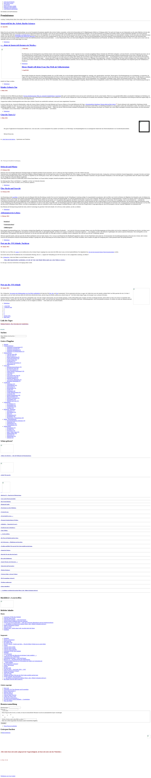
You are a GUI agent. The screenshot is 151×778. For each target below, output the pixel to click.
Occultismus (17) (11, 403)
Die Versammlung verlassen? (11, 663)
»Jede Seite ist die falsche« (8, 139)
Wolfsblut (6, 652)
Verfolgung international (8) (14, 350)
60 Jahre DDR (7, 668)
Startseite (6, 344)
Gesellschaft (7, 382)
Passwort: (3, 709)
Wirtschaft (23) (10, 435)
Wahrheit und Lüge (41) (13, 401)
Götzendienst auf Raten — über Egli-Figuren (15, 619)
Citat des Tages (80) (12, 354)
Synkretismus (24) (11, 406)
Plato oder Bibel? (8, 700)
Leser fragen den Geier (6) (13, 375)
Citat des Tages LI (8, 115)
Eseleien (6, 666)
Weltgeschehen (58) (12, 433)
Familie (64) (10, 389)
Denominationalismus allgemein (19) (16, 420)
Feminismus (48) (11, 391)
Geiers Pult (6, 365)
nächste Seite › (7, 315)
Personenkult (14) (11, 405)
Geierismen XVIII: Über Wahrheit (12, 617)
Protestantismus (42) (12, 425)
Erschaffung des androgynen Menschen (25, 36)
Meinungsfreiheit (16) (12, 396)
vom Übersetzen (8, 654)
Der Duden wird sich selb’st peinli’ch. (13, 679)
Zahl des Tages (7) (11, 355)
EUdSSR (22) (10, 429)
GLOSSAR (7, 4)
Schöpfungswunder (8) (12, 377)
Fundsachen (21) (11, 361)
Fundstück (6, 629)
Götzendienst (7, 402)
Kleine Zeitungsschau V (10, 691)
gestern (17, 252)
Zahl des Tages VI (8, 692)
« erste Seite (7, 306)
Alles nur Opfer (8, 626)
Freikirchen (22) (11, 422)
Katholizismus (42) (11, 423)
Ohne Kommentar (8, 693)
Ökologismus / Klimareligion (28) (15, 418)
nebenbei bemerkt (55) (12, 378)
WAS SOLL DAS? (8, 3)
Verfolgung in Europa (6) (13, 348)
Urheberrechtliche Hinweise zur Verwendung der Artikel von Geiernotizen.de (23, 661)
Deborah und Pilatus (9, 167)
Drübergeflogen (8, 353)
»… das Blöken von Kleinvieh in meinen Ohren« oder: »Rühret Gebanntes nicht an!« (25, 624)
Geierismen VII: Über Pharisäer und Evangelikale (16, 689)
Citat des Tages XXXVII (10, 695)
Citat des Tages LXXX (9, 618)
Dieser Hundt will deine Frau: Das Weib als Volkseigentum (45, 67)
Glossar (6, 645)
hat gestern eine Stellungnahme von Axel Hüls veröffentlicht (25, 293)
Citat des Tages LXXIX (10, 648)
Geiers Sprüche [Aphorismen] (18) (15, 371)
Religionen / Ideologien (9, 409)
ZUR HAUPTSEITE (9, 2)
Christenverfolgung (8, 345)
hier (50, 293)
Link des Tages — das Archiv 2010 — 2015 (15, 669)
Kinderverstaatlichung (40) (13, 395)
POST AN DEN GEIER (10, 6)
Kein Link (6, 688)
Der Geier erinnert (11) (12, 370)
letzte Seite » (7, 317)
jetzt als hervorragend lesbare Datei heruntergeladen (101, 252)
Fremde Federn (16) (12, 360)
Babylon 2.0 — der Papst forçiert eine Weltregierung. (17, 659)
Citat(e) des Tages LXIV (10, 696)
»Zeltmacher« (6, 257)
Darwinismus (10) (11, 412)
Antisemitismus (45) (12, 385)
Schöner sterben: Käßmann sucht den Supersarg (16, 621)
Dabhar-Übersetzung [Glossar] (11, 625)
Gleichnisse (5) (10, 372)
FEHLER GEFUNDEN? (10, 7)
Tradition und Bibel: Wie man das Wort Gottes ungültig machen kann (21, 675)
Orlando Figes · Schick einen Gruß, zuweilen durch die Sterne (19, 628)
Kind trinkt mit (7, 641)
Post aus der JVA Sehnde (11, 285)
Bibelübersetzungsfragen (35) (14, 367)
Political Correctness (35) (13, 398)
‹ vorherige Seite (8, 307)
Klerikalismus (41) (11, 415)
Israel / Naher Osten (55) (13, 432)
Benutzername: (5, 707)
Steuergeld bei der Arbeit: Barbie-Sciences (18, 23)
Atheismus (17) (11, 410)
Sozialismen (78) (11, 416)
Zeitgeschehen (7, 426)
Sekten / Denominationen (10, 419)
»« (8, 498)
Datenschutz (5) (11, 386)
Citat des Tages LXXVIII (10, 649)
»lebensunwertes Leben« (10, 213)
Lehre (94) (9, 374)
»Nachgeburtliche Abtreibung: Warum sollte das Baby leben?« (100, 104)
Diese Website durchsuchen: (8, 336)
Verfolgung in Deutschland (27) (15, 347)
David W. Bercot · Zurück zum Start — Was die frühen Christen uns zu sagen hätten (25, 644)
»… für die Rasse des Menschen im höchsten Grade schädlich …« (20, 655)
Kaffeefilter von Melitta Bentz (22, 35)
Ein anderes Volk (8, 642)
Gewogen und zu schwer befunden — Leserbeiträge (17, 699)
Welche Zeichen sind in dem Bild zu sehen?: (13, 719)
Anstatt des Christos (9, 672)
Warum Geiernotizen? (9, 639)
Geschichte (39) (11, 394)
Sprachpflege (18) (11, 399)
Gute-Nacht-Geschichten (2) (14, 362)
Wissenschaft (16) (11, 436)
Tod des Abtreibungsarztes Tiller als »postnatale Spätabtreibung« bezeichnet (42, 96)
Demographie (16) (11, 388)
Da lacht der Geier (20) (12, 368)
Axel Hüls (14, 197)
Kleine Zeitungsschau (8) (13, 357)
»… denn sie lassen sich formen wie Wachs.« (18, 45)
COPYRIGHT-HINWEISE (11, 9)
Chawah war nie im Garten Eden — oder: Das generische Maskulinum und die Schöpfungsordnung (28, 622)
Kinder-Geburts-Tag (9, 87)
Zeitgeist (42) (10, 437)
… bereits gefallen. (8, 662)
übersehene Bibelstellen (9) (13, 381)
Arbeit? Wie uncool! (9, 665)
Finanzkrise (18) (11, 430)
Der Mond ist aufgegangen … (11, 698)
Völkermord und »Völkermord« (12, 656)
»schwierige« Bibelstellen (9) (14, 379)
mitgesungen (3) (11, 364)
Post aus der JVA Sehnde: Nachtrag (15, 243)
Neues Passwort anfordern (10, 726)
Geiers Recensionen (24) (13, 358)
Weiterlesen (7, 42)
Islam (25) (9, 413)
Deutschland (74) (11, 427)
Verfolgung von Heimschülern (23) (15, 351)
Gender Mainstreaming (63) (14, 392)
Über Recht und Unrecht (11, 188)
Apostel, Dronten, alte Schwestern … (13, 676)
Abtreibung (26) (11, 384)
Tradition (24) (10, 408)
